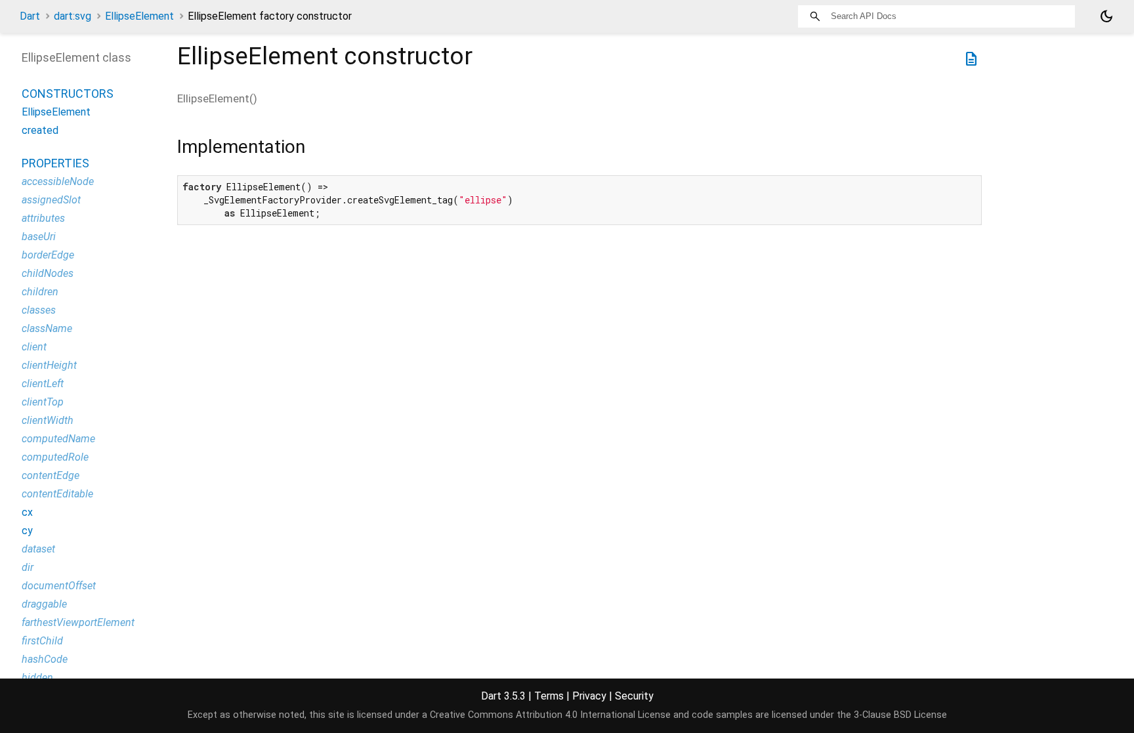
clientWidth (48, 420)
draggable (44, 604)
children (40, 291)
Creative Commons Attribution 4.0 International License (550, 715)
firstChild (42, 641)
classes (39, 310)
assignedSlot (51, 200)
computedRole (55, 457)
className (47, 328)
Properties (55, 163)
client (34, 347)
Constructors (68, 93)
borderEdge (48, 255)
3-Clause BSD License (900, 715)
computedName (58, 438)
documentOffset (59, 585)
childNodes (48, 273)
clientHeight (49, 365)
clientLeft (43, 383)
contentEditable (57, 494)
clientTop (43, 402)
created (40, 130)
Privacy (589, 696)
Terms (549, 696)
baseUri (39, 236)
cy (27, 530)
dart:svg (72, 16)
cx (27, 512)
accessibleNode (58, 181)
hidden (37, 677)
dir (27, 567)
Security (634, 696)
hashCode (45, 659)
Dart (30, 16)
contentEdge (50, 475)
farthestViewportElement (78, 622)
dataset (38, 549)
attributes (43, 218)
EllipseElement (139, 16)
